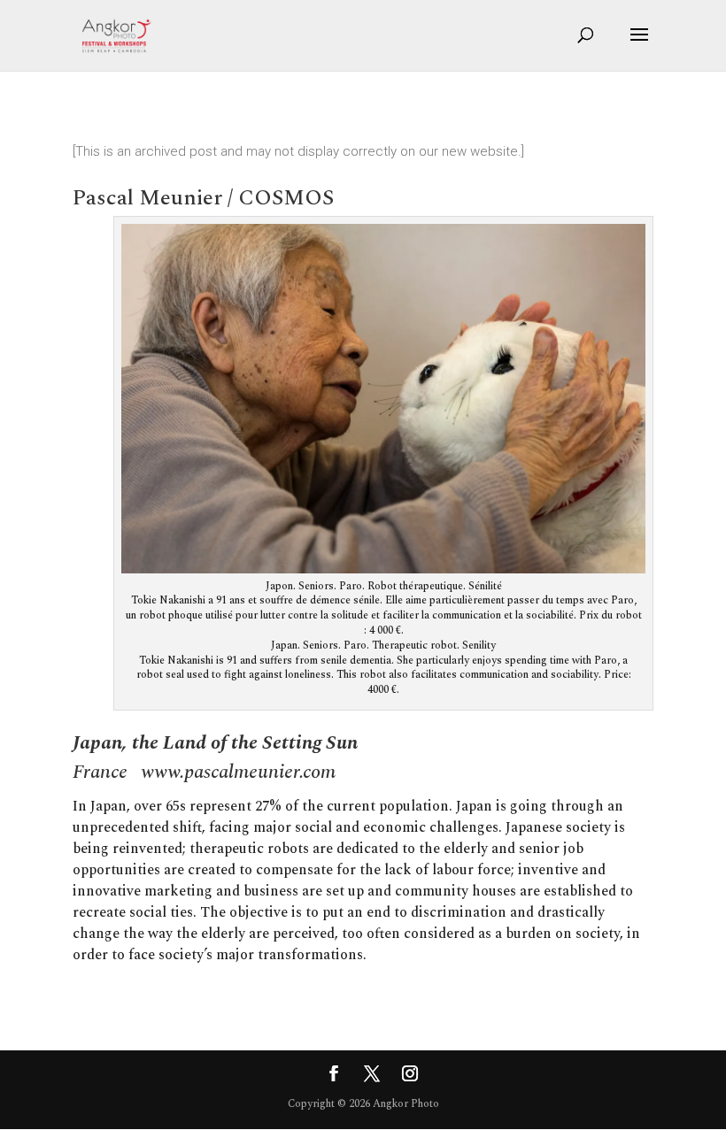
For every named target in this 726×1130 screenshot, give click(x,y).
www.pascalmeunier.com (238, 772)
